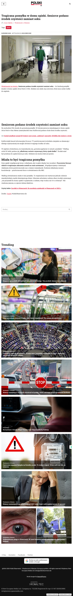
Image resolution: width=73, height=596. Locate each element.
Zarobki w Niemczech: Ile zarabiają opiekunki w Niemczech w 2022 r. (36, 188)
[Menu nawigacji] (3, 3)
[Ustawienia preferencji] (71, 447)
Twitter (30, 555)
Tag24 (9, 194)
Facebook (21, 555)
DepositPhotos (41, 576)
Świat (8, 27)
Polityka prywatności (52, 594)
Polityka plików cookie (65, 594)
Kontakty (12, 555)
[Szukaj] (70, 3)
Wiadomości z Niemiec (22, 23)
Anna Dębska (8, 23)
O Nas (4, 555)
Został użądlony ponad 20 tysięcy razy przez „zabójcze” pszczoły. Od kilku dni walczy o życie (37, 136)
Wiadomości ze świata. (9, 86)
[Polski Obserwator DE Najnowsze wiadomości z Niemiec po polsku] (36, 3)
